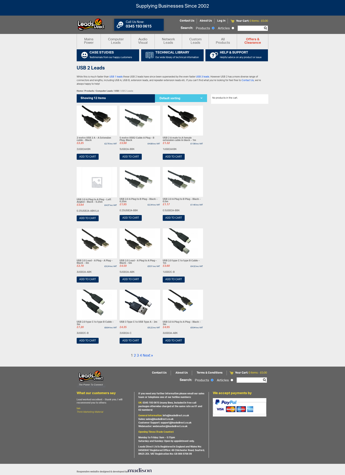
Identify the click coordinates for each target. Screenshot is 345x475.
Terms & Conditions (210, 373)
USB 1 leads (116, 76)
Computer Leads (116, 41)
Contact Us (187, 21)
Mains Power (89, 41)
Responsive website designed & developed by (102, 471)
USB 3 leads (202, 76)
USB (116, 90)
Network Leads (168, 41)
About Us (206, 21)
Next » (148, 356)
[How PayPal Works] (239, 407)
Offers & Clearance (252, 41)
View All (261, 98)
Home (80, 90)
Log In (221, 21)
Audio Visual (143, 41)
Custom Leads (195, 41)
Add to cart (87, 157)
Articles (224, 28)
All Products (223, 41)
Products (203, 28)
